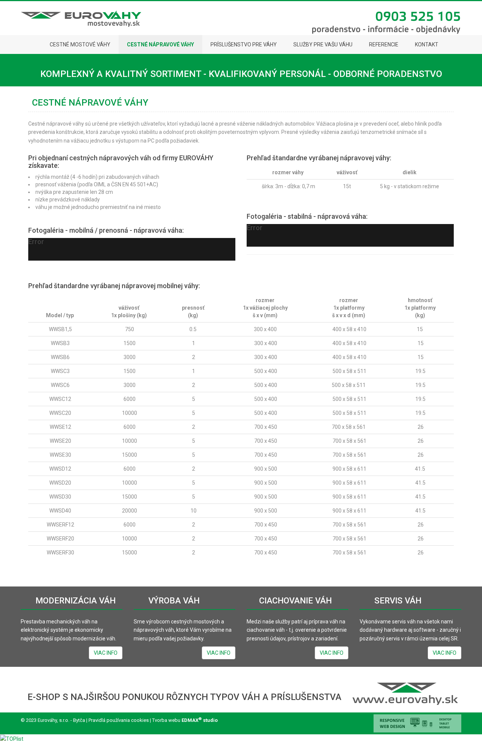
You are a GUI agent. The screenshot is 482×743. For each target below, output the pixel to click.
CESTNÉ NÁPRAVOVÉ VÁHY (90, 102)
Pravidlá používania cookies (118, 720)
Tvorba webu (165, 720)
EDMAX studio (200, 720)
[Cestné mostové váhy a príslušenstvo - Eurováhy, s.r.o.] (31, 44)
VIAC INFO (105, 653)
